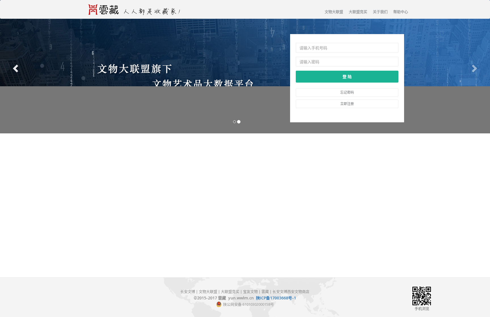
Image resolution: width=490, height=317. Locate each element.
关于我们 (380, 11)
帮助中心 (400, 11)
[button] (14, 66)
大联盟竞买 (358, 11)
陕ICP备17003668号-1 (276, 298)
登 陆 (347, 76)
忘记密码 (347, 92)
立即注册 (347, 103)
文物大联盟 (334, 11)
